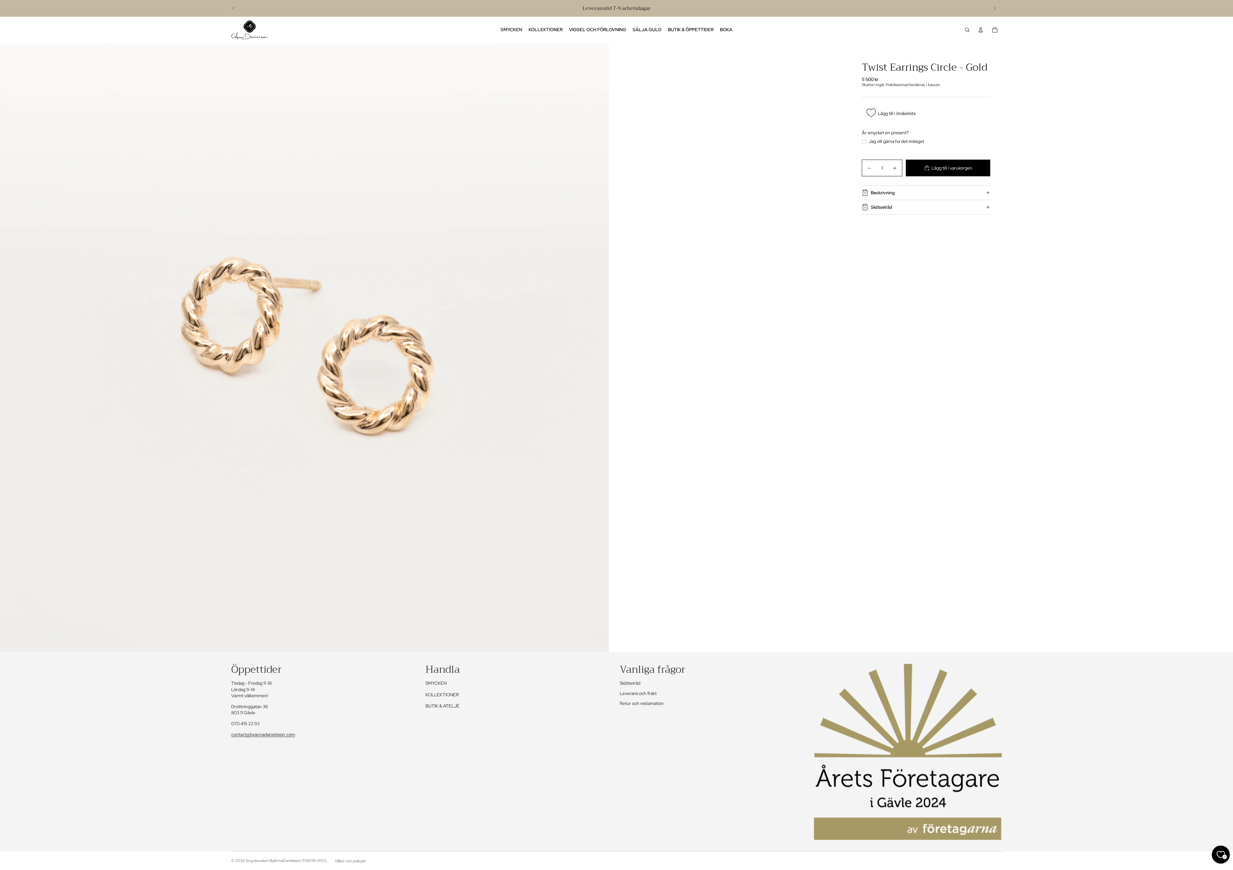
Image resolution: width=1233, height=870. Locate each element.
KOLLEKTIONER (442, 695)
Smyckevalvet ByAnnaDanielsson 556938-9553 (286, 860)
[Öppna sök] (967, 30)
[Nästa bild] (995, 8)
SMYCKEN (436, 683)
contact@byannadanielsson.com (263, 734)
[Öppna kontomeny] (981, 30)
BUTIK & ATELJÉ (442, 706)
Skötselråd (881, 207)
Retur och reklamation (642, 703)
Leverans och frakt (638, 693)
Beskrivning (883, 193)
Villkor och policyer (350, 861)
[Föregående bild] (233, 8)
